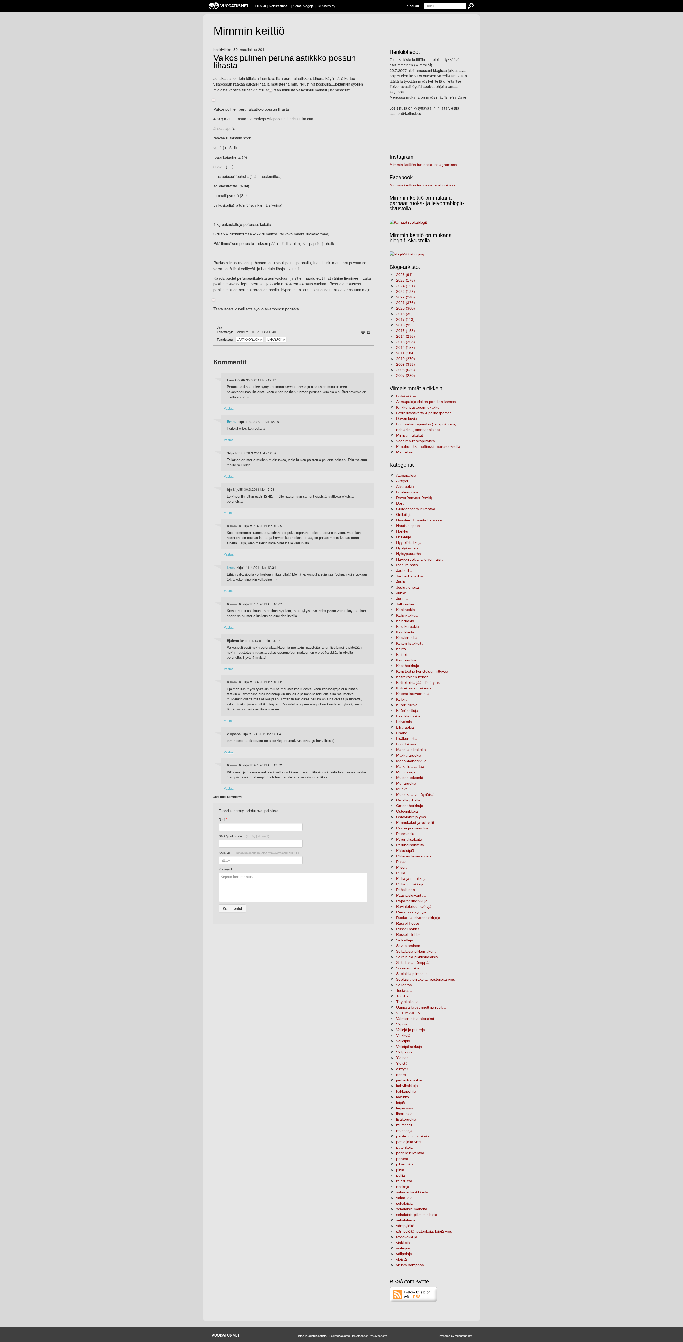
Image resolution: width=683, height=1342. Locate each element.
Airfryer (402, 481)
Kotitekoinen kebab (412, 677)
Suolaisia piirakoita (412, 974)
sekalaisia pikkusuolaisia (416, 1214)
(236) (405, 336)
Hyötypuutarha (408, 554)
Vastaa (229, 408)
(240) (405, 297)
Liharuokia (276, 339)
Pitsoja (401, 867)
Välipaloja (404, 1052)
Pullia (400, 873)
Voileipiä (403, 1041)
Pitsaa (401, 862)
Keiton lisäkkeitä (409, 643)
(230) (405, 375)
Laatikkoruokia (249, 339)
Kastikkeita (405, 632)
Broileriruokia (407, 492)
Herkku (402, 531)
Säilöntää (404, 985)
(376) (405, 303)
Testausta (404, 990)
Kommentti (226, 869)
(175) (405, 280)
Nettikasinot (278, 5)
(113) (405, 319)
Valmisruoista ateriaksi (415, 1018)
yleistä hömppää (410, 1265)
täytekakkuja (406, 1237)
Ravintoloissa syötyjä (413, 906)
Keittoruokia (406, 660)
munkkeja (404, 1130)
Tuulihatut (404, 996)
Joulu (400, 582)
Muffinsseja (405, 772)
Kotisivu (259, 852)
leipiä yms (404, 1108)
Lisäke (401, 733)
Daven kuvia (406, 418)
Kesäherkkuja (407, 666)
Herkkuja (403, 537)
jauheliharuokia (409, 1080)
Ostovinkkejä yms (411, 817)
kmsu (231, 567)
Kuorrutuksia (407, 705)
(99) (404, 325)
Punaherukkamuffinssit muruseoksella (428, 446)
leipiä (400, 1102)
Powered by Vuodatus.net (455, 1335)
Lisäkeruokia (407, 738)
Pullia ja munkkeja (411, 878)
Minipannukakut (409, 435)
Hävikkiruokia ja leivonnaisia (419, 559)
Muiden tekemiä (409, 778)
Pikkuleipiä (405, 850)
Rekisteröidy (326, 5)
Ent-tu (232, 421)
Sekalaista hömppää (413, 962)
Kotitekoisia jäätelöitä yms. (418, 682)
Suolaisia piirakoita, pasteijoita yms (425, 979)
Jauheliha (404, 570)
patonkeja (404, 1147)
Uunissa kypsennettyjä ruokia (421, 1007)
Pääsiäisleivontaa (411, 895)
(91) (404, 275)
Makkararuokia (408, 755)
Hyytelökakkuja (409, 542)
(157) (405, 347)
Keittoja (402, 654)
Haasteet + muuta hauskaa (419, 520)
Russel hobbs (407, 929)
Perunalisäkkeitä (410, 845)
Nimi (223, 819)
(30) (404, 314)
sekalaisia (404, 1203)
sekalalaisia (406, 1220)
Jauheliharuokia (409, 576)
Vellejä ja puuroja (410, 1030)
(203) (405, 342)
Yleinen (402, 1058)
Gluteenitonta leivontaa (415, 509)
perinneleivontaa (410, 1153)
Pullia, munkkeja (410, 884)
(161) (405, 286)
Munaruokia (406, 783)
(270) (405, 359)
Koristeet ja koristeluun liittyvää (422, 671)
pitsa (400, 1170)
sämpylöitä (405, 1226)
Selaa (303, 5)
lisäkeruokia (406, 1119)
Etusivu (260, 5)
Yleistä (401, 1063)
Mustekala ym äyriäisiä (415, 794)
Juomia (402, 598)
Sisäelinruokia (408, 968)
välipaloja (404, 1254)
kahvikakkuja (407, 1086)
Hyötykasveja (407, 548)
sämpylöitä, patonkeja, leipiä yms (424, 1231)
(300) (405, 308)
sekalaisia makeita (411, 1209)
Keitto (401, 649)
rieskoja (402, 1186)
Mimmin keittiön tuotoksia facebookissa (422, 185)
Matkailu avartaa (410, 766)
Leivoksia (404, 722)
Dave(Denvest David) (414, 498)
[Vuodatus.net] (226, 1335)
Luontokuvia (406, 744)
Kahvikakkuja (407, 615)
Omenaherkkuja (409, 806)
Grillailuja (404, 514)
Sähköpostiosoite (244, 836)
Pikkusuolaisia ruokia (413, 856)
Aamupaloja (406, 475)
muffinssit (404, 1125)
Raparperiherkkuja (411, 901)
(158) (405, 331)
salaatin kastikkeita (412, 1192)
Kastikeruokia (407, 626)
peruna (402, 1158)
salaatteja (404, 1198)
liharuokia (404, 1114)
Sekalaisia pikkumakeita (416, 951)
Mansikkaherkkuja (411, 761)
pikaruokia (405, 1164)
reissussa (404, 1181)
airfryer (402, 1069)
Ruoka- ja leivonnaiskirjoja (418, 918)
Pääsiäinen (405, 890)
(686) (405, 370)
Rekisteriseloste (339, 1335)
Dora (400, 503)
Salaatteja (404, 940)
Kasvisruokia (407, 638)
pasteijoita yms (408, 1142)
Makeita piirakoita (411, 750)
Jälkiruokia (405, 604)
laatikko (402, 1097)
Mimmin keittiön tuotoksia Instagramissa (423, 164)
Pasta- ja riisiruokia (412, 828)
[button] (289, 6)
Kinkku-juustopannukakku (417, 407)
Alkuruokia (405, 486)
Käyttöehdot (360, 1335)
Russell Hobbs (408, 934)
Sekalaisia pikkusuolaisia (417, 957)
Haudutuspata (408, 526)
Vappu (401, 1024)
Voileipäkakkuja (409, 1046)
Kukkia (401, 699)
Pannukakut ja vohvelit (415, 822)
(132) (405, 291)
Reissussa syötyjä (411, 912)
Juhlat (401, 593)
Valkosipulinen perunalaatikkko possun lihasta (284, 61)
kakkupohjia (406, 1091)
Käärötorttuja (407, 710)
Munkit (401, 789)
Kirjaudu (412, 5)
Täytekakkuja (407, 1002)
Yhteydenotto (378, 1335)
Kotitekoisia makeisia (413, 688)
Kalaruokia (405, 621)
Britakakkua (406, 396)
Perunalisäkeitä (409, 839)
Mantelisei (404, 452)
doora (401, 1074)
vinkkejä (403, 1242)
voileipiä (403, 1248)
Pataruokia (405, 834)
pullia (400, 1175)
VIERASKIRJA (408, 1013)
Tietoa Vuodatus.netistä (311, 1335)
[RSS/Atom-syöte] (414, 1294)
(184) (405, 353)
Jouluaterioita (407, 587)
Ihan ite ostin (407, 565)
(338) (405, 364)
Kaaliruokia (405, 610)
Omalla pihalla (408, 800)
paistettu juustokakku (414, 1136)
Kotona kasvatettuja (413, 694)
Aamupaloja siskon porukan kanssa (426, 402)
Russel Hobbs (408, 923)
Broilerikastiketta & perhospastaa (424, 413)
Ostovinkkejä (407, 811)
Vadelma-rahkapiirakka (415, 441)
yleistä (401, 1259)
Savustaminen (408, 946)
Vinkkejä (403, 1035)
